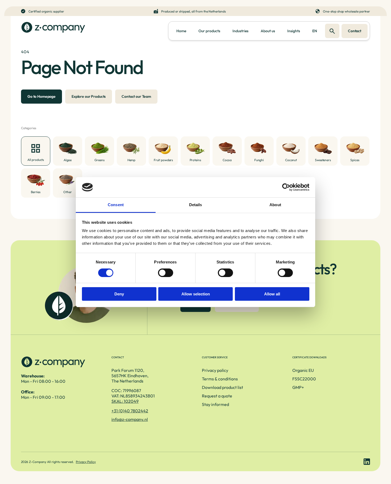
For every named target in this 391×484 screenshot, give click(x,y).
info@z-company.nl (129, 419)
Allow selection (195, 294)
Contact (354, 31)
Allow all (272, 294)
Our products (209, 31)
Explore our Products (89, 96)
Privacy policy (215, 370)
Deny (119, 294)
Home (181, 31)
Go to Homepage (41, 96)
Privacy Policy (86, 462)
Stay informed (215, 404)
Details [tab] (195, 204)
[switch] (165, 273)
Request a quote (217, 395)
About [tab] (275, 204)
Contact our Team (136, 96)
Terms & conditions (220, 378)
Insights (293, 31)
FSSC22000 (304, 378)
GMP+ (298, 387)
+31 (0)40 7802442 (129, 410)
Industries (240, 31)
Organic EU (303, 370)
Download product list (222, 387)
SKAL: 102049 (125, 401)
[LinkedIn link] (367, 461)
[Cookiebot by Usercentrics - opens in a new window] (286, 187)
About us (268, 31)
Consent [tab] (116, 204)
